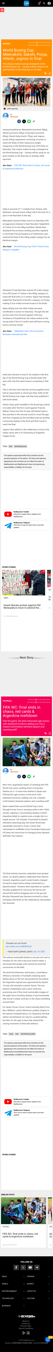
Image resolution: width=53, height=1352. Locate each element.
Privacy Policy (25, 1326)
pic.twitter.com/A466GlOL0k (19, 946)
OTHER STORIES (9, 567)
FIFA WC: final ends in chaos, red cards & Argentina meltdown (21, 711)
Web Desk (14, 117)
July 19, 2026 (39, 951)
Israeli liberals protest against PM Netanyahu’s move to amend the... (22, 606)
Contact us (26, 1323)
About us (25, 1321)
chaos (11, 1034)
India (50, 589)
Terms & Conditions (25, 1328)
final (10, 446)
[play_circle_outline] (23, 582)
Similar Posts (7, 1195)
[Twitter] (24, 121)
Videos (6, 598)
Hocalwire (44, 1343)
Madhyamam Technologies (22, 1343)
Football (7, 701)
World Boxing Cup (20, 446)
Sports (6, 44)
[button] (3, 3)
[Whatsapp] (29, 121)
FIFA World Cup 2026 (28, 1034)
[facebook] (19, 121)
